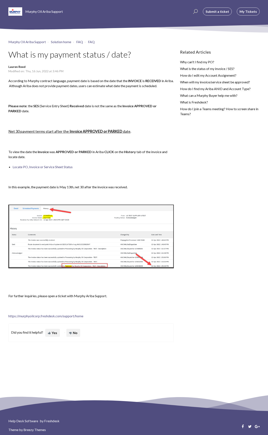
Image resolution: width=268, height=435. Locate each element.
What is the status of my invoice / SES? (207, 69)
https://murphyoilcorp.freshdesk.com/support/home (45, 316)
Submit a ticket (217, 11)
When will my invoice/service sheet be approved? (215, 82)
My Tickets (248, 11)
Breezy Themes (34, 430)
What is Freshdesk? (194, 102)
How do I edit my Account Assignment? (208, 75)
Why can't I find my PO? (197, 62)
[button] (195, 11)
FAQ (79, 42)
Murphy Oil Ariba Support (27, 42)
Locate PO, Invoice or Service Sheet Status (43, 167)
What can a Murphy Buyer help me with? (208, 95)
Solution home (61, 42)
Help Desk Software (23, 421)
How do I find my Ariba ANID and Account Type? (215, 89)
